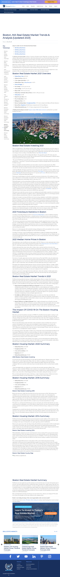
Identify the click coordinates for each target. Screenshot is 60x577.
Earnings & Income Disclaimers (31, 568)
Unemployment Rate (31, 103)
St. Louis (43, 172)
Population (23, 105)
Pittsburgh (18, 172)
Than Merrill (9, 41)
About (28, 6)
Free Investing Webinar (30, 564)
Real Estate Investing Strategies (10, 9)
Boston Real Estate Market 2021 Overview (6, 55)
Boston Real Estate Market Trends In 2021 (6, 88)
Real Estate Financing (45, 9)
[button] (1, 544)
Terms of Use (28, 567)
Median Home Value (19, 76)
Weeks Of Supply (18, 84)
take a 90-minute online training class (31, 500)
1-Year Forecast (27, 82)
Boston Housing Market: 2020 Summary (6, 110)
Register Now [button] (51, 1)
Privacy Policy (28, 565)
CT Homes (19, 564)
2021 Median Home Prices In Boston (6, 79)
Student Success (40, 6)
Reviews (50, 6)
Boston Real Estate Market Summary (6, 136)
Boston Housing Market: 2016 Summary (6, 119)
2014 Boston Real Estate (20, 54)
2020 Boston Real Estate (20, 50)
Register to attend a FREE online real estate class (38, 109)
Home (23, 6)
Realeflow (18, 568)
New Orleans (41, 171)
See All (55, 531)
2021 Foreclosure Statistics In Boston (7, 72)
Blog (46, 6)
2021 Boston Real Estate (20, 47)
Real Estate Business (23, 9)
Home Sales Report (43, 152)
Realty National (19, 565)
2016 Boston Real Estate (20, 52)
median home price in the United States (49, 243)
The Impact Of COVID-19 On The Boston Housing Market (6, 100)
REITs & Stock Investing (8, 12)
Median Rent (17, 94)
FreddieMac (48, 188)
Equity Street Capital (20, 567)
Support (55, 6)
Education (33, 6)
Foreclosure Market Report (38, 214)
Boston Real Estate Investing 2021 (6, 64)
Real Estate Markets (34, 9)
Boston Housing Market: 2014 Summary (6, 127)
